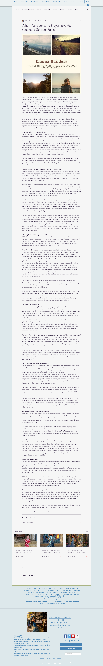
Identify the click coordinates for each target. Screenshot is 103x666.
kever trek (47, 9)
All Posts (16, 9)
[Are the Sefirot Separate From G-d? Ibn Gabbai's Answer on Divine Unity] (51, 540)
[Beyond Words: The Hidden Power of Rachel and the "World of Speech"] (25, 540)
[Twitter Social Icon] (69, 636)
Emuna (39, 9)
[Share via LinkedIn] (30, 517)
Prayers (70, 9)
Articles (62, 9)
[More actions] (80, 21)
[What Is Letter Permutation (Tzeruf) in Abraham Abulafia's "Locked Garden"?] (77, 540)
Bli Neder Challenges (28, 9)
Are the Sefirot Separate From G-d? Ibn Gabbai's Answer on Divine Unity (51, 551)
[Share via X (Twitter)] (26, 517)
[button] (88, 4)
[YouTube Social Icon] (73, 636)
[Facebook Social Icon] (65, 636)
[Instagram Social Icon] (77, 636)
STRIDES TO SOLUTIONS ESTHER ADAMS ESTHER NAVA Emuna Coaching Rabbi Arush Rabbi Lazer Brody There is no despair (50, 662)
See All (87, 531)
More (76, 9)
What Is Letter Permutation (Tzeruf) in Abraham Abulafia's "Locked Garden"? (77, 551)
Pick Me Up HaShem (60, 617)
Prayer (55, 9)
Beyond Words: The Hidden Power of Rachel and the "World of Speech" (24, 551)
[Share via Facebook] (22, 517)
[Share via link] (34, 517)
